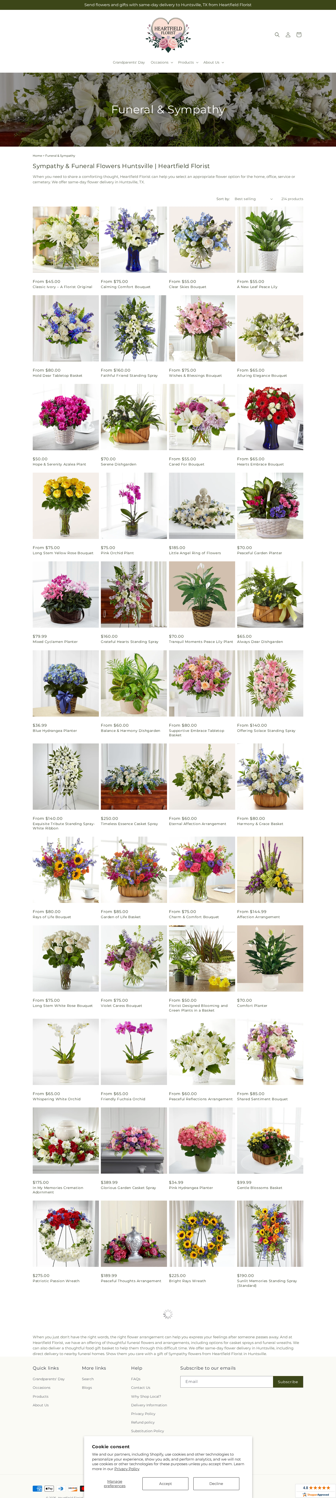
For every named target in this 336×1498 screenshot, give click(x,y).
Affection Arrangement (258, 917)
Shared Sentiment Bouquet (262, 1099)
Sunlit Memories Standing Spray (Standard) (267, 1283)
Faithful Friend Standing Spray (129, 375)
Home (37, 155)
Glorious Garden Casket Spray (128, 1188)
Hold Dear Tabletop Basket (58, 375)
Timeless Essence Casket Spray (129, 824)
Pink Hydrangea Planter (191, 1188)
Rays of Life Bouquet (52, 917)
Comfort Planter (252, 1005)
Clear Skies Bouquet (187, 287)
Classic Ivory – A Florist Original (62, 287)
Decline (216, 1483)
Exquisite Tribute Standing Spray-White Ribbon (64, 826)
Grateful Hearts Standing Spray (130, 641)
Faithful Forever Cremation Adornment (194, 1381)
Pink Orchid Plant (117, 553)
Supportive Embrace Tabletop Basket (196, 732)
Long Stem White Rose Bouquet (63, 1005)
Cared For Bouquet (186, 464)
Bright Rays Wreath (187, 1281)
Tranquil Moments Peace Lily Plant (201, 641)
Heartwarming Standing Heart (61, 1472)
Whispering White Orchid (57, 1099)
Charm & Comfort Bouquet (194, 917)
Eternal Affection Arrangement (197, 824)
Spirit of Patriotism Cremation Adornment (61, 1381)
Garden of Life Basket (121, 917)
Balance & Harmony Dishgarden (130, 730)
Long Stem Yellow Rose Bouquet (63, 553)
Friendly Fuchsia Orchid (123, 1099)
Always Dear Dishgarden (260, 641)
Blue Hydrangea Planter (55, 730)
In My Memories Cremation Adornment (58, 1190)
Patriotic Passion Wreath (56, 1281)
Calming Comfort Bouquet (126, 287)
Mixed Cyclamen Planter (55, 641)
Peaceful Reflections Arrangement (201, 1099)
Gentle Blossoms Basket (259, 1188)
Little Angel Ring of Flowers (195, 553)
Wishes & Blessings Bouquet (195, 375)
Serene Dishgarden (118, 464)
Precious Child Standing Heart (265, 1472)
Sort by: (223, 199)
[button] (161, 62)
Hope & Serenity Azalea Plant (59, 464)
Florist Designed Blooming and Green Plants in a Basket (198, 1007)
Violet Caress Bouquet (121, 1005)
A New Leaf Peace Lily (257, 287)
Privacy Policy (126, 1468)
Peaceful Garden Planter (259, 553)
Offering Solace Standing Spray (266, 730)
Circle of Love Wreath (121, 1379)
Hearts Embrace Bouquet (260, 464)
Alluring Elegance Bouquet (262, 375)
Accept (165, 1483)
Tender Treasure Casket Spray (264, 1379)
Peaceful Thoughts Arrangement (131, 1281)
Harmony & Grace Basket (260, 824)
